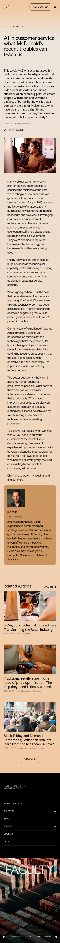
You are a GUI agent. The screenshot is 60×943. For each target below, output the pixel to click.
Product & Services (14, 804)
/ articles (17, 27)
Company (8, 834)
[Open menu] (55, 7)
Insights (8, 827)
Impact (7, 819)
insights (8, 27)
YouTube (48, 936)
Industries (9, 811)
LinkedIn (38, 936)
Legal (7, 842)
